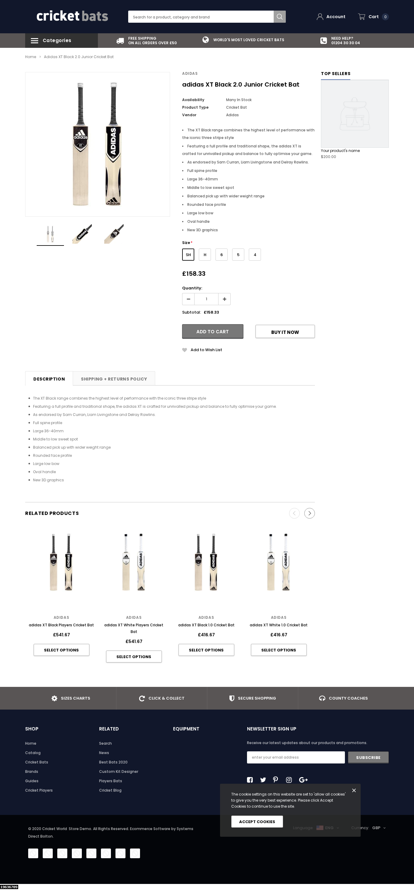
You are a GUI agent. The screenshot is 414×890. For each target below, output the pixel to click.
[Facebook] (251, 780)
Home (30, 56)
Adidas (190, 73)
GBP (376, 828)
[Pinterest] (277, 780)
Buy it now (285, 332)
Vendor (189, 114)
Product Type (195, 107)
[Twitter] (264, 780)
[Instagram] (290, 780)
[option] (146, 40)
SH (188, 255)
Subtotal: (191, 312)
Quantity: (192, 288)
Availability (193, 99)
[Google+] (303, 780)
